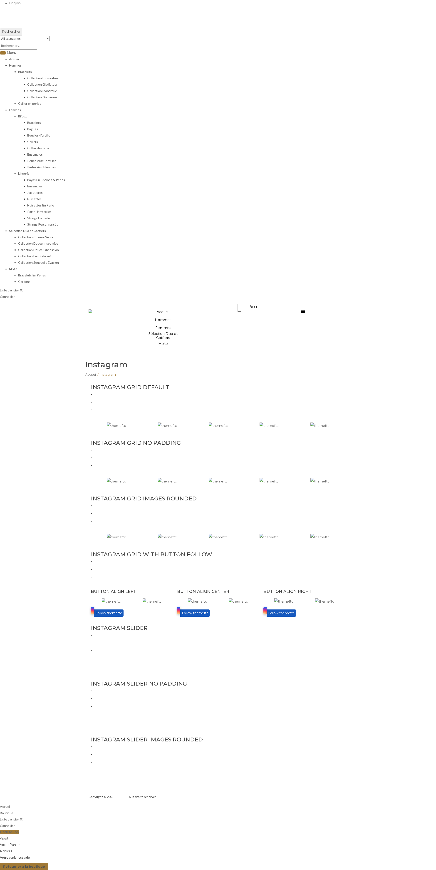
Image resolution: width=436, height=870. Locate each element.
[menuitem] (163, 312)
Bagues (32, 129)
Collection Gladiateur (42, 84)
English (15, 3)
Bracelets (25, 72)
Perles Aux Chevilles (41, 161)
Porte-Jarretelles (39, 212)
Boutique (6, 813)
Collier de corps (38, 148)
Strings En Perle (38, 218)
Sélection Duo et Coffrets (27, 231)
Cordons (24, 281)
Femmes (15, 110)
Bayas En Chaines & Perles (46, 180)
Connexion (7, 296)
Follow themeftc (109, 613)
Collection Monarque (42, 91)
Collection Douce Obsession (38, 250)
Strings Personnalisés (42, 224)
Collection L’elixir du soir (35, 256)
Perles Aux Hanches (41, 167)
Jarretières (35, 192)
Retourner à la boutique (24, 867)
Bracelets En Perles (32, 275)
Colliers (32, 142)
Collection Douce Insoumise (38, 243)
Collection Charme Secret (36, 237)
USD (3, 24)
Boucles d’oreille (38, 135)
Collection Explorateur (43, 78)
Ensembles (35, 154)
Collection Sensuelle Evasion (38, 262)
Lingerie (24, 173)
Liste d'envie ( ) (11, 290)
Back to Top (9, 832)
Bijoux (22, 116)
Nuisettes (34, 199)
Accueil (14, 59)
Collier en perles (29, 103)
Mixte (13, 269)
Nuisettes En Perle (40, 205)
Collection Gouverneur (43, 97)
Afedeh (120, 797)
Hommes (15, 65)
